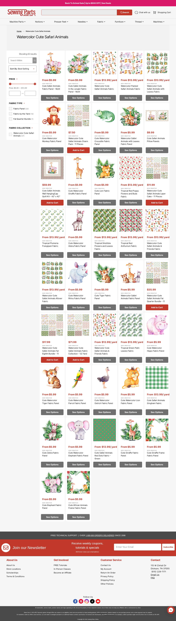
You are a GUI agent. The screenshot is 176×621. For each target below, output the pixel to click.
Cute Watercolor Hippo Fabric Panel (155, 349)
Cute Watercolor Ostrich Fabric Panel (104, 401)
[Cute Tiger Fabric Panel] (104, 286)
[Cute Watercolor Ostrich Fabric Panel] (104, 390)
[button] (161, 12)
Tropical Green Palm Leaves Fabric (130, 349)
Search (126, 12)
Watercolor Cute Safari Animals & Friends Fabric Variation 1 (102, 352)
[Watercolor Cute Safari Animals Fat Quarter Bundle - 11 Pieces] (157, 286)
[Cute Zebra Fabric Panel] (52, 443)
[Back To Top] (172, 617)
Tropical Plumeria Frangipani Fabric (50, 244)
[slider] (10, 84)
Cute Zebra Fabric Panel (50, 454)
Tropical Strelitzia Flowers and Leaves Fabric (104, 246)
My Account (106, 569)
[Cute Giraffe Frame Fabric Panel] (157, 443)
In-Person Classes (62, 569)
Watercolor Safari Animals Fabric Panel (130, 297)
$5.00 (16, 88)
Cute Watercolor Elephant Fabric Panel (78, 454)
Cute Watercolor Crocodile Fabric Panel (102, 141)
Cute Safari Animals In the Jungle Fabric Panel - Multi (77, 89)
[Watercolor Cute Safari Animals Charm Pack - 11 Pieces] (78, 128)
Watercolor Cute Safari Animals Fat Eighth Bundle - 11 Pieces (50, 352)
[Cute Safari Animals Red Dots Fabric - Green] (104, 443)
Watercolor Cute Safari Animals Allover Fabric (52, 298)
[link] (18, 108)
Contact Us (106, 565)
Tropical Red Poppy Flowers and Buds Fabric (130, 194)
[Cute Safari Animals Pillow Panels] (157, 128)
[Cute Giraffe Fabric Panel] (130, 443)
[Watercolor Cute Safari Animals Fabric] (104, 76)
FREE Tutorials (60, 565)
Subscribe (168, 547)
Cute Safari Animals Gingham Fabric (156, 401)
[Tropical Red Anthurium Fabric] (130, 233)
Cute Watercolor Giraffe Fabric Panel (77, 192)
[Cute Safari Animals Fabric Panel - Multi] (52, 76)
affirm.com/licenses (109, 614)
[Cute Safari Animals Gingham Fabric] (157, 390)
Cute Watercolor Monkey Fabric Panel (51, 139)
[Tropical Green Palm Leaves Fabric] (130, 338)
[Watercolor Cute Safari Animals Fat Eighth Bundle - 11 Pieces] (52, 338)
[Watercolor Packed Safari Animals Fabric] (130, 76)
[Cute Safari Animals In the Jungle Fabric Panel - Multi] (78, 76)
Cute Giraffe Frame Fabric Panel (156, 454)
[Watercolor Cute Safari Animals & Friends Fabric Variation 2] (157, 233)
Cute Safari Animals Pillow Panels (156, 139)
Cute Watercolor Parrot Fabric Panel (77, 401)
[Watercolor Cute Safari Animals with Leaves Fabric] (157, 76)
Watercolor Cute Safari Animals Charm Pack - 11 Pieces (78, 141)
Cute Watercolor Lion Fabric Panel (130, 401)
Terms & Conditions (15, 576)
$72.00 (24, 88)
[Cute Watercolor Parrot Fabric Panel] (78, 390)
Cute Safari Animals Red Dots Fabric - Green (103, 456)
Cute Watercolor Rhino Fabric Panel (77, 297)
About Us (10, 565)
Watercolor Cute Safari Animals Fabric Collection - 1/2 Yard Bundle (78, 352)
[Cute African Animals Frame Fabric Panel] (78, 495)
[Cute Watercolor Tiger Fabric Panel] (52, 390)
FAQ (153, 577)
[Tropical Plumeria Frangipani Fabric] (52, 233)
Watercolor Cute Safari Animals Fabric (104, 87)
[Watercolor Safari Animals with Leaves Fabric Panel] (130, 128)
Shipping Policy (108, 580)
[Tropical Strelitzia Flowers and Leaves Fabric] (104, 233)
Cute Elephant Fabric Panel (51, 506)
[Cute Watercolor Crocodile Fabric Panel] (104, 128)
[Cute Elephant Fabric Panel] (52, 495)
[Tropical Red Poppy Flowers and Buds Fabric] (130, 181)
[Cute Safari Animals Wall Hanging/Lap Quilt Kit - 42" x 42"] (52, 181)
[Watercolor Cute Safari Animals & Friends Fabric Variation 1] (104, 338)
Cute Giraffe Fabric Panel (129, 454)
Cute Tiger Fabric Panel (103, 297)
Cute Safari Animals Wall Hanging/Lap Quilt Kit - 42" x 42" (51, 193)
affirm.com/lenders (102, 612)
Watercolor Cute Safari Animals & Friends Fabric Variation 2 (154, 247)
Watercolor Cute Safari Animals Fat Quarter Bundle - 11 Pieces (156, 299)
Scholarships (12, 572)
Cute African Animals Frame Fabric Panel (77, 506)
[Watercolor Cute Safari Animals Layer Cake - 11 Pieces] (157, 181)
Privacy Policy (107, 576)
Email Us (155, 574)
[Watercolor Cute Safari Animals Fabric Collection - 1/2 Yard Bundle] (78, 338)
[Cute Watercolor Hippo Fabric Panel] (157, 338)
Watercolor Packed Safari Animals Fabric (130, 87)
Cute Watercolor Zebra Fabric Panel (77, 244)
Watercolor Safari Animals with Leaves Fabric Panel (130, 141)
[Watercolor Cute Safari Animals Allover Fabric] (52, 286)
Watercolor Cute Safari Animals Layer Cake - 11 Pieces (156, 193)
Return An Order (108, 572)
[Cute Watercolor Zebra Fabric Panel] (78, 233)
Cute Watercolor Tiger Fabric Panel (50, 401)
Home (19, 31)
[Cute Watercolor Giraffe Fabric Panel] (78, 181)
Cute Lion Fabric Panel (102, 192)
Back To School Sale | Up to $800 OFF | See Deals (88, 3)
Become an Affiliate (62, 572)
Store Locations (13, 569)
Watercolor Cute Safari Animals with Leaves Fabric (155, 89)
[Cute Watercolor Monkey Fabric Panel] (52, 128)
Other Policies (107, 584)
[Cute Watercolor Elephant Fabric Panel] (78, 443)
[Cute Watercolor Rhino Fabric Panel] (78, 286)
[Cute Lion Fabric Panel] (104, 181)
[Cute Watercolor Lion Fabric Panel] (130, 390)
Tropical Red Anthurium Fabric (129, 244)
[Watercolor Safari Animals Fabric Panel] (130, 286)
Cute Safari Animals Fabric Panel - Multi (51, 87)
